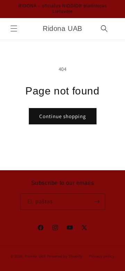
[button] (14, 28)
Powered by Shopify (65, 256)
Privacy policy (102, 256)
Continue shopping (62, 116)
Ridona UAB (35, 256)
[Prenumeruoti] (97, 202)
